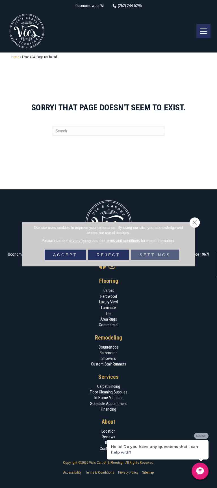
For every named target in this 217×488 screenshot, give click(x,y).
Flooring (108, 280)
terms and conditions (123, 240)
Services (108, 376)
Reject (108, 254)
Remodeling (108, 337)
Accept (65, 254)
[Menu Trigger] (203, 31)
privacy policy (80, 240)
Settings (155, 254)
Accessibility (72, 472)
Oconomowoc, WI (89, 5)
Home (15, 57)
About (108, 421)
